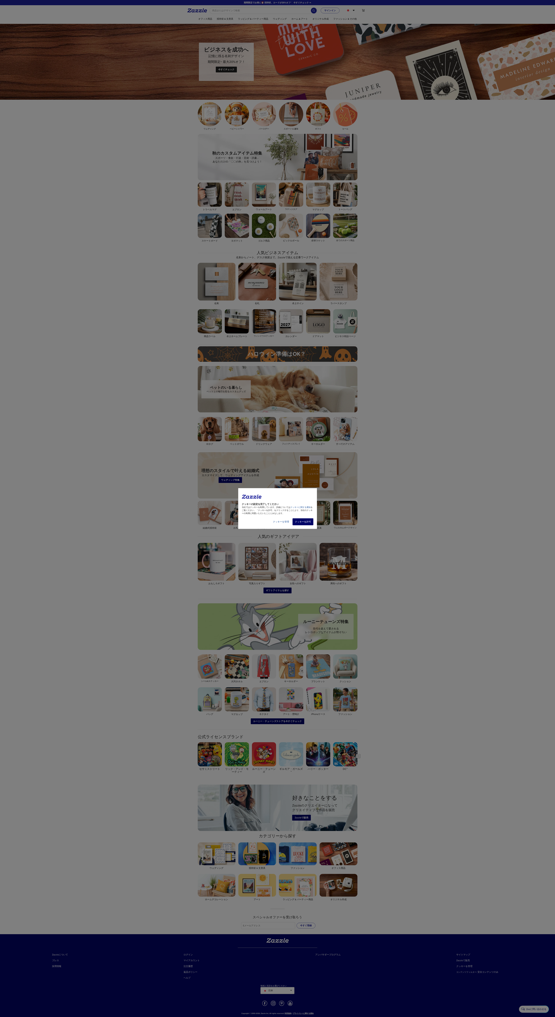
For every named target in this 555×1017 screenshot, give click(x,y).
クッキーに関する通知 (300, 507)
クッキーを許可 (303, 521)
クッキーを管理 (281, 521)
